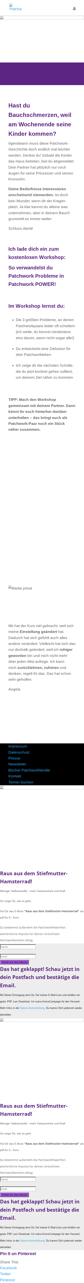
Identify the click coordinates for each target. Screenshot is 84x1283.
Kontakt (14, 776)
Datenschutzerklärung (32, 1008)
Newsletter (17, 764)
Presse (14, 758)
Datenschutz (19, 752)
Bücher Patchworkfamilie (29, 770)
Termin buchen (20, 782)
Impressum (17, 746)
